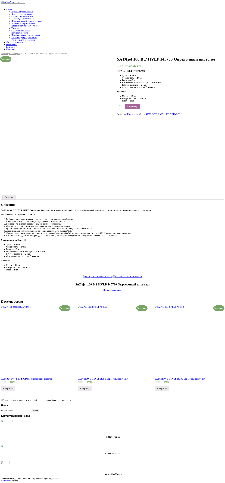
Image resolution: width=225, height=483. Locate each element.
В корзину (132, 106)
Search (4, 410)
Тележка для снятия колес (22, 19)
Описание (9, 197)
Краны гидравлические (21, 14)
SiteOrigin (7, 481)
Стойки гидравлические (22, 16)
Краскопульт (14, 54)
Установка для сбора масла (23, 40)
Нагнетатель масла (19, 33)
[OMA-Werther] (10, 2)
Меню (9, 9)
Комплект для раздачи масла (24, 37)
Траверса (15, 28)
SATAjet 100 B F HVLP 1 (169, 114)
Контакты (10, 47)
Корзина (10, 49)
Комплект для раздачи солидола (25, 35)
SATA (154, 114)
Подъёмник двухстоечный (23, 23)
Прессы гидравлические (22, 12)
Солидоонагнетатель (20, 30)
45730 (148, 114)
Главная (4, 54)
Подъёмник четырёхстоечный (24, 26)
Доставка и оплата (14, 42)
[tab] (9, 197)
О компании (11, 44)
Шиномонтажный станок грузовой (27, 21)
